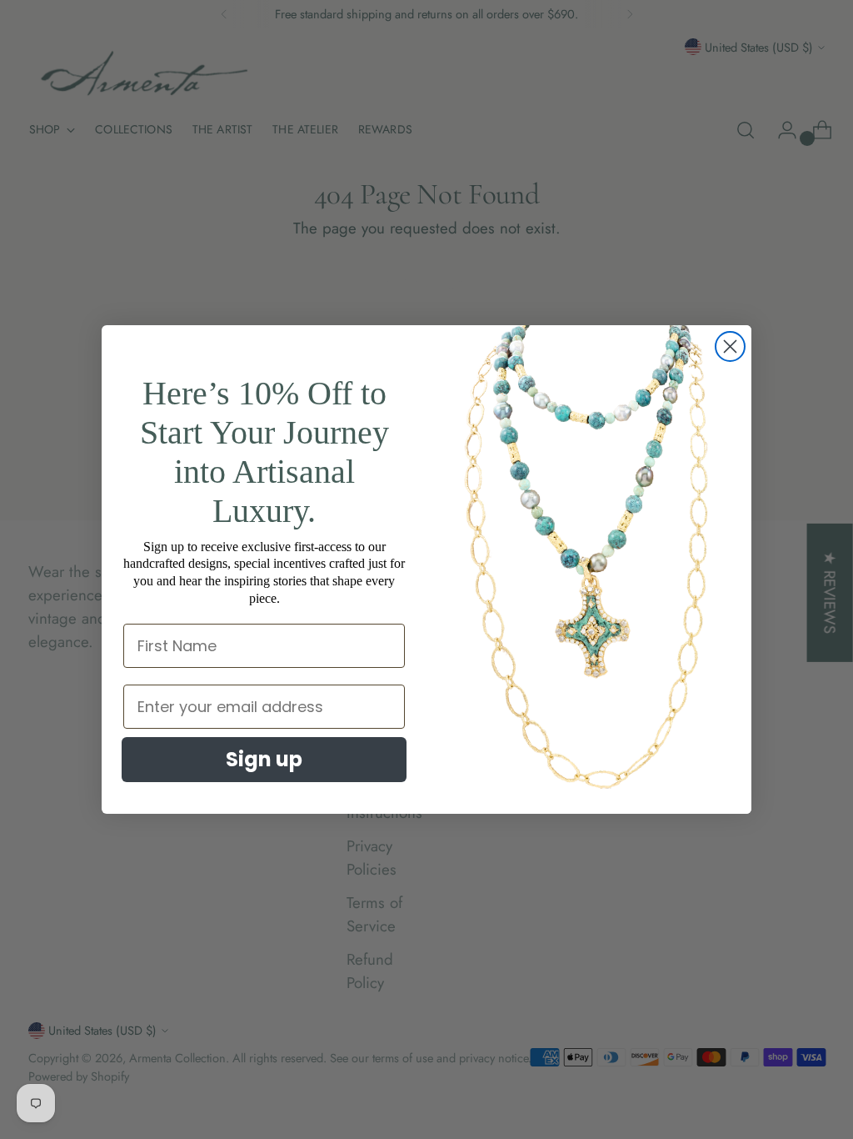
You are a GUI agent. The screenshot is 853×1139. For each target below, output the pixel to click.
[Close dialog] (730, 346)
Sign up (264, 759)
